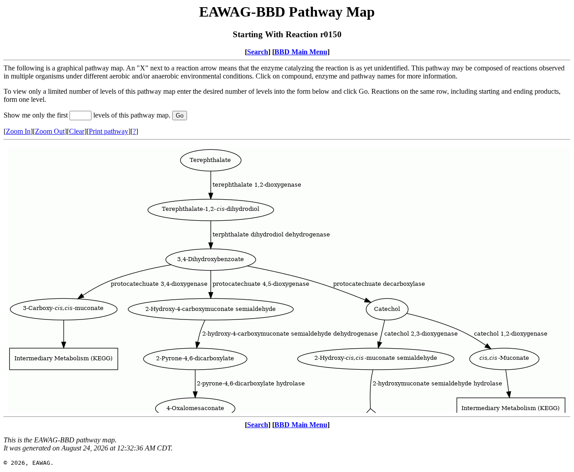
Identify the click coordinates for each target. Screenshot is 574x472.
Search (257, 52)
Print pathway (108, 131)
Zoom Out (50, 131)
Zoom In (18, 131)
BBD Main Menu (300, 52)
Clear (76, 131)
